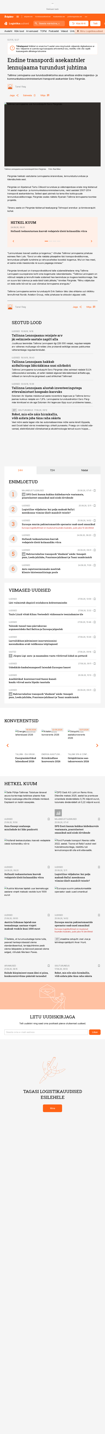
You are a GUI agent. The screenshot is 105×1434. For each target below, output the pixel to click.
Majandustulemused (33, 490)
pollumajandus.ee (75, 17)
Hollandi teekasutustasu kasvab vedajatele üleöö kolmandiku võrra (49, 231)
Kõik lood (19, 31)
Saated (12, 652)
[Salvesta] (94, 490)
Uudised (16, 331)
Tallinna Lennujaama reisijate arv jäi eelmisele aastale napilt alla (37, 337)
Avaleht (8, 31)
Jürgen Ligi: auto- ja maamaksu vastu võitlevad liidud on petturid (50, 655)
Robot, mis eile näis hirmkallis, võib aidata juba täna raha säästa (36, 416)
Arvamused (32, 31)
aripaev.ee (28, 17)
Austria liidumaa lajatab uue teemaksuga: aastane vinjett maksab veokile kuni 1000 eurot (22, 925)
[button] (46, 1032)
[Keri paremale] (91, 241)
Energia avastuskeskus (54, 754)
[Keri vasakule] (13, 241)
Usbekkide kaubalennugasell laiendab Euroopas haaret (40, 667)
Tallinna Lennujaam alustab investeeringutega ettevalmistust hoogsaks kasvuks (47, 390)
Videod (64, 31)
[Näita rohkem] (86, 17)
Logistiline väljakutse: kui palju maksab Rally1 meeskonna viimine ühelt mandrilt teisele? (72, 877)
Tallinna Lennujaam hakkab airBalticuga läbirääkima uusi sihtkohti (41, 363)
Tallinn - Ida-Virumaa (26, 754)
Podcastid (54, 31)
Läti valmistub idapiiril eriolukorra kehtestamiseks (38, 602)
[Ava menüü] (18, 17)
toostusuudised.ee (43, 17)
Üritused (74, 31)
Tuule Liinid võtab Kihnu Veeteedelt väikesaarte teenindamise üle (46, 614)
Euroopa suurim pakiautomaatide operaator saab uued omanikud (58, 524)
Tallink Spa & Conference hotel (84, 754)
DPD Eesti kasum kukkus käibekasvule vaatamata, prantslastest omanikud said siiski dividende (77, 829)
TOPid (43, 31)
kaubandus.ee (59, 17)
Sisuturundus (25, 410)
